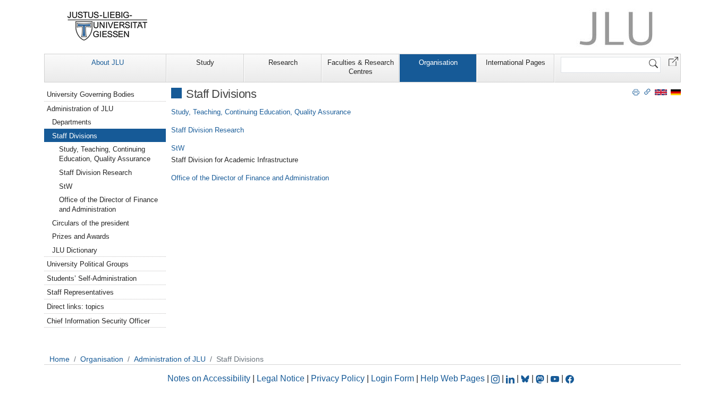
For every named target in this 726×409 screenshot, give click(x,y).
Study (205, 62)
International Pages (515, 62)
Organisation (438, 62)
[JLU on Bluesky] (526, 378)
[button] (673, 61)
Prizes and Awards (80, 236)
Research (283, 62)
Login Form (392, 378)
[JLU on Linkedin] (511, 378)
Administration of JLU (80, 109)
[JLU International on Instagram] (496, 378)
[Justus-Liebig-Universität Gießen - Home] (107, 26)
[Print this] (635, 91)
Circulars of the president (90, 223)
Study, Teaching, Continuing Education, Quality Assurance (261, 112)
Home (59, 359)
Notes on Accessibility (209, 378)
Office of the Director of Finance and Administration (250, 178)
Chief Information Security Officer (98, 321)
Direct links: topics (75, 307)
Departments (71, 122)
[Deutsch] (676, 92)
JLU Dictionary (74, 250)
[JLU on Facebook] (569, 378)
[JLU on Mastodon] (541, 378)
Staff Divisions (74, 136)
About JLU (107, 62)
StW (177, 148)
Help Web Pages (452, 378)
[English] (661, 92)
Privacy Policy (338, 378)
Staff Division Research (207, 130)
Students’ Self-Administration (92, 278)
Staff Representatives (80, 292)
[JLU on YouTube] (556, 378)
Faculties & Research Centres (360, 67)
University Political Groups (88, 264)
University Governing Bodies (90, 94)
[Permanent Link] (647, 91)
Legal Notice (281, 378)
